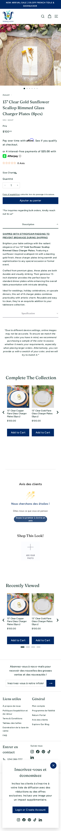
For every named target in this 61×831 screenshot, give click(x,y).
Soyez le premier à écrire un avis (30, 519)
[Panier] (49, 16)
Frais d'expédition (11, 194)
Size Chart (8, 172)
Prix (5, 126)
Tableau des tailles (12, 723)
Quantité (8, 179)
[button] (30, 224)
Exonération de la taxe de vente (16, 729)
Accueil (6, 95)
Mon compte (38, 706)
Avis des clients (40, 720)
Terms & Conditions (12, 718)
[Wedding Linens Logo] (8, 16)
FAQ (5, 735)
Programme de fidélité (43, 710)
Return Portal (39, 715)
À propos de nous (12, 706)
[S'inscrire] (50, 683)
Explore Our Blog (40, 724)
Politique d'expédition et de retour (15, 712)
